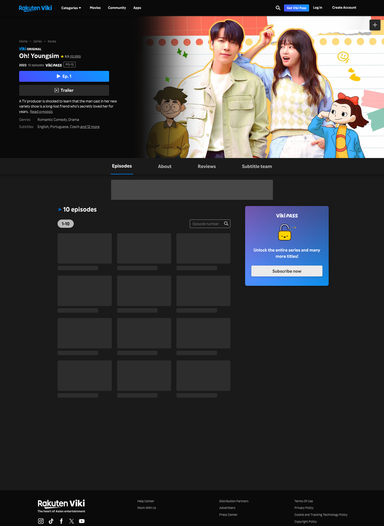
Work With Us (146, 508)
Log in (317, 7)
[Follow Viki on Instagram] (41, 523)
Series (37, 41)
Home (23, 41)
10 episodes (36, 65)
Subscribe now (286, 271)
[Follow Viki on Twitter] (71, 523)
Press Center (228, 514)
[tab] (122, 166)
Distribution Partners (233, 501)
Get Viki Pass (296, 8)
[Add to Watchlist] (375, 25)
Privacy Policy (304, 508)
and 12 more (90, 127)
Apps (137, 8)
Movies (95, 8)
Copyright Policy (305, 521)
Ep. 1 (66, 76)
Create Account (344, 7)
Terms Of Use (303, 501)
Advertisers (227, 508)
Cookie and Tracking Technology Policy (321, 514)
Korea (52, 41)
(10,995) (75, 56)
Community (117, 8)
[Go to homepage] (35, 8)
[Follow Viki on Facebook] (61, 523)
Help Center (145, 501)
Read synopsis (41, 112)
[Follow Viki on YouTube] (81, 523)
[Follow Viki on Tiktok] (51, 523)
